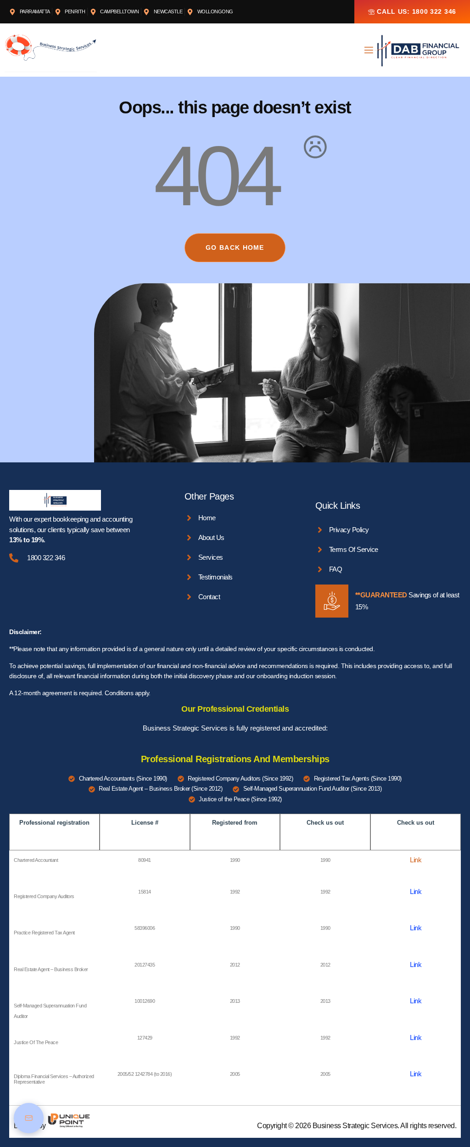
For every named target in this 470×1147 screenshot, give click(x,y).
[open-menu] (368, 51)
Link (415, 860)
